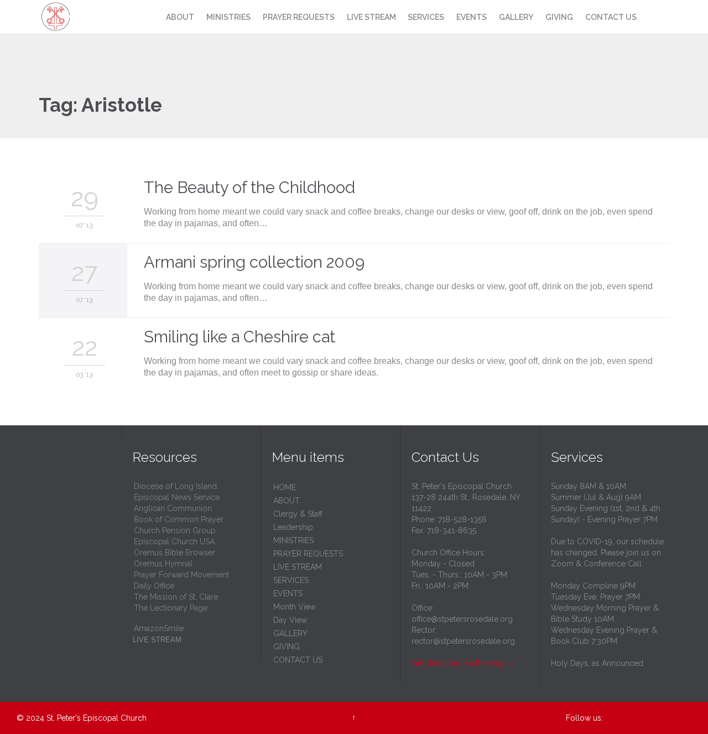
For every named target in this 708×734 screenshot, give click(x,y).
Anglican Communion (173, 508)
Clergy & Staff (297, 513)
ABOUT (286, 500)
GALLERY (290, 633)
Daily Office (154, 585)
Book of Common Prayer (178, 519)
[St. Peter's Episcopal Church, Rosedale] (76, 16)
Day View (290, 620)
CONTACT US (297, 659)
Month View (294, 606)
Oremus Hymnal (163, 563)
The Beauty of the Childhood (249, 187)
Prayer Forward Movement (181, 574)
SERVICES (291, 580)
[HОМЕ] (149, 18)
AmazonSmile (159, 628)
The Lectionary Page (170, 607)
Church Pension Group (175, 530)
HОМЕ (284, 487)
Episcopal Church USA (174, 541)
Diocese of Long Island (175, 486)
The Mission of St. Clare (176, 596)
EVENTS (288, 593)
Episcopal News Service (177, 497)
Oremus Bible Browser (174, 552)
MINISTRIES (293, 540)
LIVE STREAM (297, 567)
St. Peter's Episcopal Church (96, 718)
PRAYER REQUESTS (308, 553)
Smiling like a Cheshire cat (239, 336)
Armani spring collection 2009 (254, 262)
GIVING (286, 646)
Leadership (293, 527)
